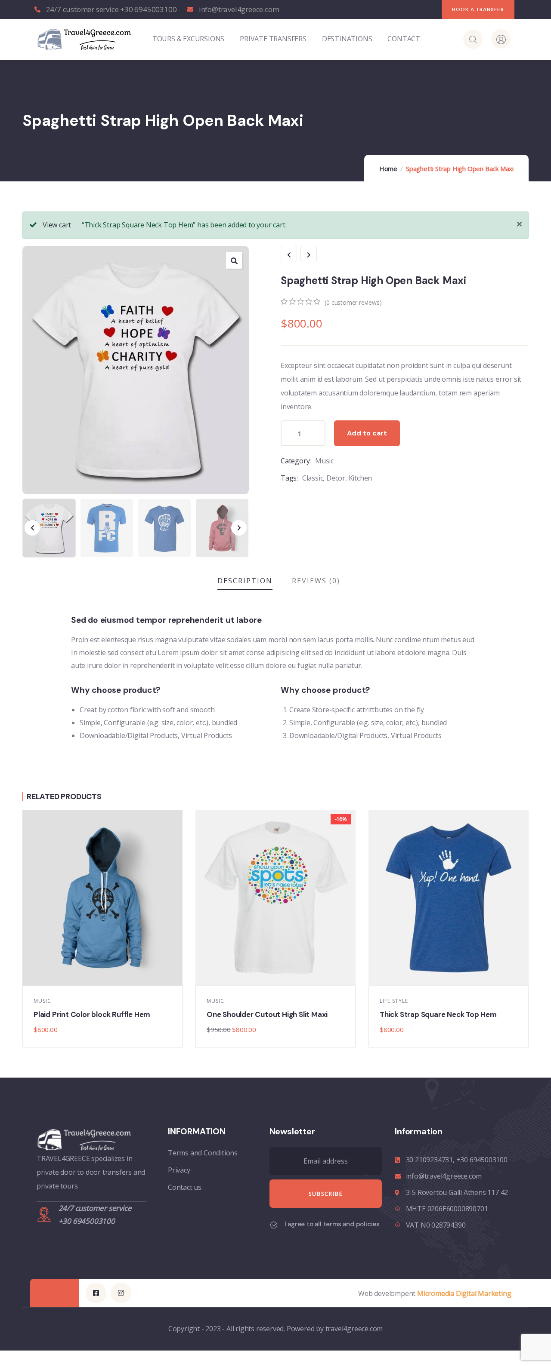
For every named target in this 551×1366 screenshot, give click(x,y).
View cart (57, 225)
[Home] (84, 39)
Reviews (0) (316, 580)
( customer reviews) (353, 302)
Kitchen (360, 478)
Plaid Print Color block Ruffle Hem (92, 1014)
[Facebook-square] (96, 1293)
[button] (239, 528)
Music (324, 461)
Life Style (394, 1001)
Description (244, 580)
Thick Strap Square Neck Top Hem (438, 1014)
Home (388, 168)
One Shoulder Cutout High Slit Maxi (267, 1014)
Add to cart (367, 433)
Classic (312, 478)
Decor (335, 478)
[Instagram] (121, 1293)
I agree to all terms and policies (332, 1224)
